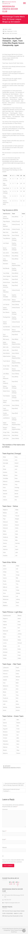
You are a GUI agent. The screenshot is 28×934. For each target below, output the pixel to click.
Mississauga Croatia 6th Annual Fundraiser (11, 790)
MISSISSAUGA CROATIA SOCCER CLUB (10, 9)
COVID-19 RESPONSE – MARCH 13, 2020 (12, 913)
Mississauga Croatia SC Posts (12, 767)
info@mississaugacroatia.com (12, 902)
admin (9, 29)
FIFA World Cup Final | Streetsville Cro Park (12, 916)
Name (4, 831)
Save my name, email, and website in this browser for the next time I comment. (13, 861)
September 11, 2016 (12, 31)
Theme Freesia (14, 930)
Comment (5, 809)
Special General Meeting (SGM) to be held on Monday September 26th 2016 (13, 784)
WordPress (14, 932)
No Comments (13, 33)
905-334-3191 (7, 899)
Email (4, 839)
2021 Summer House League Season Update (13, 911)
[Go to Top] (24, 930)
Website (4, 847)
